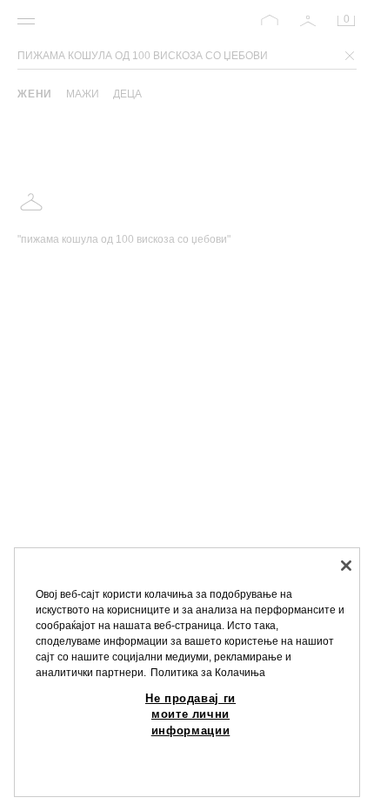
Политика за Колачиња (207, 673)
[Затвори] (346, 565)
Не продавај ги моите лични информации (190, 714)
